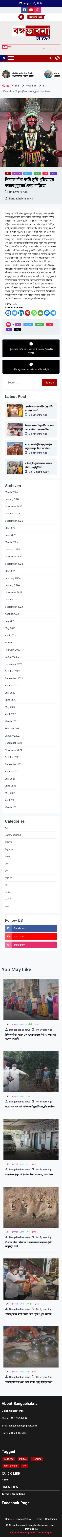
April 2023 (10, 635)
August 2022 (12, 685)
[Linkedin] (21, 313)
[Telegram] (53, 313)
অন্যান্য (17, 173)
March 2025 (11, 542)
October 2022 (12, 671)
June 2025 (10, 535)
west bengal (10, 1465)
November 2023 (13, 592)
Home (5, 1479)
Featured (9, 1459)
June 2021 (10, 785)
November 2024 (13, 556)
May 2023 (10, 628)
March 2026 (11, 492)
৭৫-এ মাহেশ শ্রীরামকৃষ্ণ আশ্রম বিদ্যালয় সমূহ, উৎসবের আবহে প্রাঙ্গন (38, 448)
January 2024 (12, 585)
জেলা (37, 173)
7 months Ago (39, 434)
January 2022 (12, 735)
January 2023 (12, 656)
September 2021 (14, 764)
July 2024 (10, 570)
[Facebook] (8, 313)
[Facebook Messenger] (47, 313)
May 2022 (10, 707)
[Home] (3, 58)
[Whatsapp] (34, 313)
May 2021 (10, 793)
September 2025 (14, 520)
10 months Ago (40, 471)
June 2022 (10, 699)
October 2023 (12, 599)
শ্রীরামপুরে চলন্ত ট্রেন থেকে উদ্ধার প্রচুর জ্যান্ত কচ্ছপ (28, 1381)
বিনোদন (8, 892)
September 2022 (14, 678)
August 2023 (12, 613)
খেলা (7, 863)
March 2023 (11, 642)
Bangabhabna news (21, 198)
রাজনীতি (8, 899)
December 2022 (13, 664)
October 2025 (12, 513)
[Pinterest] (27, 313)
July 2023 (10, 621)
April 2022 (10, 714)
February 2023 (12, 649)
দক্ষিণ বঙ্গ (8, 877)
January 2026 (12, 499)
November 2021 (13, 750)
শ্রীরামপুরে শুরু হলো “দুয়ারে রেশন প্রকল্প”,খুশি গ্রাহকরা (28, 1314)
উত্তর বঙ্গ (9, 849)
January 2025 (12, 549)
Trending (36, 1459)
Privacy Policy (10, 1486)
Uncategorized (13, 834)
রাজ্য (53, 173)
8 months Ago (39, 452)
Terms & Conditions (13, 1494)
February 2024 (12, 578)
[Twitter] (15, 313)
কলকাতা (28, 173)
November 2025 (13, 506)
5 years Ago (20, 192)
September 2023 (14, 606)
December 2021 (13, 742)
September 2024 (14, 563)
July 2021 (10, 778)
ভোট (24, 1465)
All (8, 173)
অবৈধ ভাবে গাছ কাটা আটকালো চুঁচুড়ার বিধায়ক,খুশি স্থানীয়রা (30, 1106)
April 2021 (10, 800)
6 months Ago (39, 415)
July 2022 (10, 692)
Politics (23, 1459)
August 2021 (12, 771)
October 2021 (12, 757)
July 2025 (10, 527)
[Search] (50, 58)
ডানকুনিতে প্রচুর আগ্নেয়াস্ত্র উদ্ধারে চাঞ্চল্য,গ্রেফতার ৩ (29, 1174)
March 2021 (11, 807)
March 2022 (11, 721)
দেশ (45, 173)
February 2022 (12, 728)
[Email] (40, 313)
